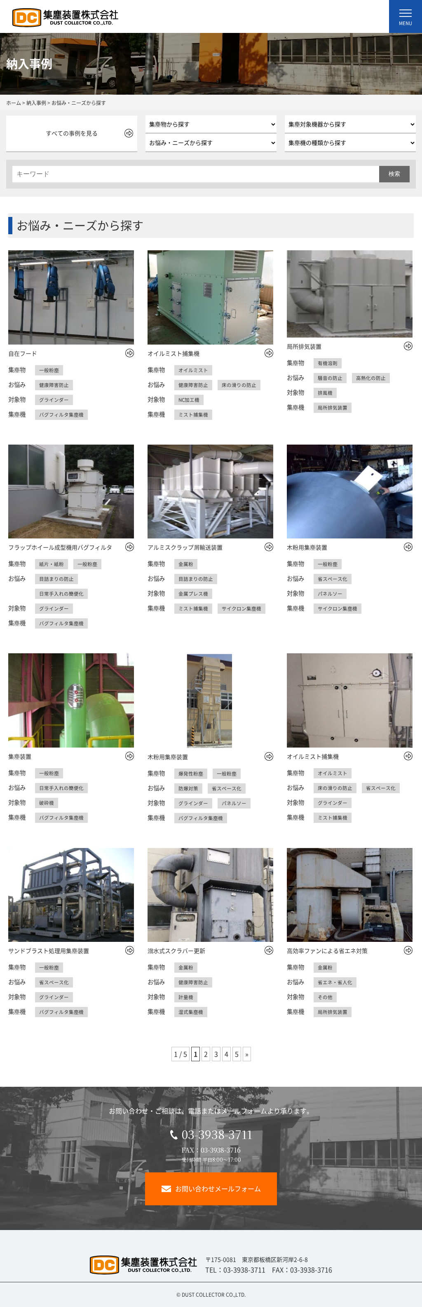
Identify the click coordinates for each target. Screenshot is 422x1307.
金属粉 (185, 564)
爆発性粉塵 (190, 773)
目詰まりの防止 (56, 578)
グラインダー (54, 399)
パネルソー (330, 593)
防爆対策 (188, 788)
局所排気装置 (304, 346)
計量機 (185, 997)
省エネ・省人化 (335, 982)
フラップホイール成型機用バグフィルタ (60, 547)
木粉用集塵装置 (307, 547)
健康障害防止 (54, 385)
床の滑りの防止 (239, 385)
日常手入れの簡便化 (61, 593)
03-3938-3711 (217, 1134)
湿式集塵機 (190, 1012)
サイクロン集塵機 (241, 608)
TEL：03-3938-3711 (235, 1269)
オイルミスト (193, 370)
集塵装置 (19, 756)
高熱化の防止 (371, 378)
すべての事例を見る (72, 133)
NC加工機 (188, 399)
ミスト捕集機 (193, 414)
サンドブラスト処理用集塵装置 (48, 950)
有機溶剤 (328, 363)
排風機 (325, 392)
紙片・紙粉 (51, 564)
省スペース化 (332, 578)
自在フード (22, 353)
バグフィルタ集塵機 (61, 414)
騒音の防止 (330, 378)
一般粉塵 (49, 370)
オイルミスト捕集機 (173, 353)
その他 (325, 997)
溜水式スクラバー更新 (176, 950)
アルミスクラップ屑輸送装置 (185, 547)
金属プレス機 (193, 593)
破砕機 (46, 802)
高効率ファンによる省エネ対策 (327, 950)
